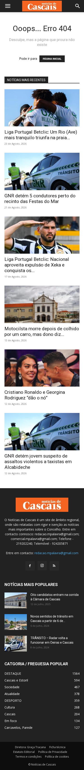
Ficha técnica (57, 747)
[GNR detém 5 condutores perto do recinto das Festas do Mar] (42, 171)
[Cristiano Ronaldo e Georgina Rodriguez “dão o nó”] (42, 368)
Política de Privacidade (52, 752)
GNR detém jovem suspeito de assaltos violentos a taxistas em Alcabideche (38, 461)
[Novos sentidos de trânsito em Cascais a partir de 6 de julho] (15, 622)
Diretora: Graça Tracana (30, 747)
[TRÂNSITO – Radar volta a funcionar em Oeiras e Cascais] (15, 644)
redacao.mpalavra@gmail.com (56, 553)
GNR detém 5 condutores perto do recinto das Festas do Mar (39, 198)
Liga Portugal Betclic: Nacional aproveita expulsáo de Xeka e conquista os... (36, 265)
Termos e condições (28, 757)
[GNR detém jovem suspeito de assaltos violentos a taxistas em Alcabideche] (42, 431)
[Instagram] (42, 565)
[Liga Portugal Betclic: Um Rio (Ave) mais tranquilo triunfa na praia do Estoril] (42, 107)
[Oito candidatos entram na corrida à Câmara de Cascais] (15, 600)
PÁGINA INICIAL (52, 58)
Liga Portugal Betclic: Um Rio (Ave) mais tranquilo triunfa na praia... (40, 134)
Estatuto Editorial (24, 752)
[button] (7, 6)
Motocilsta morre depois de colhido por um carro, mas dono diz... (41, 331)
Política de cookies (57, 757)
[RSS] (54, 565)
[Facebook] (30, 565)
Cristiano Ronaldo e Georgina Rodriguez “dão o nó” (34, 395)
